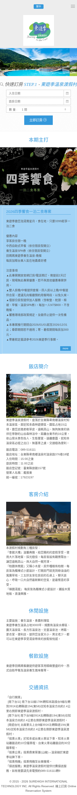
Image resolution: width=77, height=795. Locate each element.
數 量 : (13, 109)
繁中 (38, 6)
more (65, 348)
